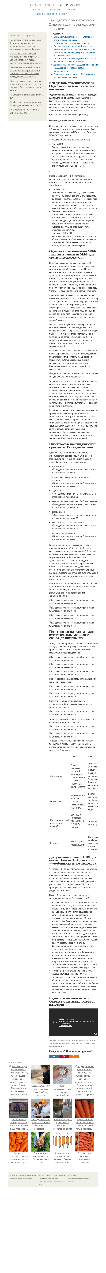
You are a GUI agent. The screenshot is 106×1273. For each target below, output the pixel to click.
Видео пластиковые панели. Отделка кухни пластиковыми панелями (74, 75)
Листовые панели (89, 1040)
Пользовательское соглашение (56, 1175)
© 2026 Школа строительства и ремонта (23, 1175)
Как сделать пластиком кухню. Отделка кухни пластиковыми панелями (75, 38)
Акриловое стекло (89, 1043)
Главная (40, 14)
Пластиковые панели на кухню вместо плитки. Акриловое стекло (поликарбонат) (76, 60)
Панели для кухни (55, 1043)
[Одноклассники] (74, 1056)
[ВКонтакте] (54, 1056)
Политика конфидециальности (48, 1178)
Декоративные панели (56, 1046)
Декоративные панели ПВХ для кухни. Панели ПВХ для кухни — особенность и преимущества (76, 67)
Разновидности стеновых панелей (72, 42)
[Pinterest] (64, 1056)
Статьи (63, 14)
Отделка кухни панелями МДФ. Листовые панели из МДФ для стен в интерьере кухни (74, 48)
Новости (52, 14)
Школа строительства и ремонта (53, 5)
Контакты (42, 1175)
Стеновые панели (77, 1040)
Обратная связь (73, 1175)
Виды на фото (66, 1043)
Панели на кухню (77, 1043)
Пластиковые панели (63, 1040)
